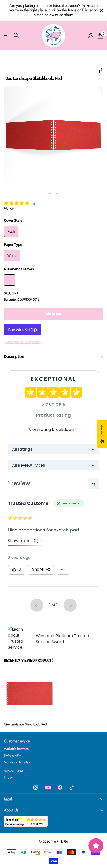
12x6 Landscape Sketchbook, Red (25, 724)
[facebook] (60, 787)
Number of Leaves (19, 269)
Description (14, 356)
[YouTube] (48, 787)
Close (101, 10)
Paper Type (13, 244)
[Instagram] (35, 787)
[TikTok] (72, 787)
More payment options (23, 341)
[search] (16, 35)
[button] (99, 71)
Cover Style (13, 220)
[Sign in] (91, 36)
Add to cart (53, 314)
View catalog (7, 35)
